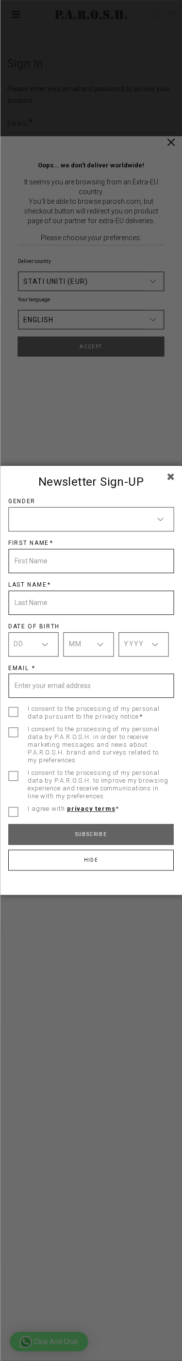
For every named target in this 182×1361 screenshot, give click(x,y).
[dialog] (91, 680)
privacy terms (91, 809)
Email (19, 668)
